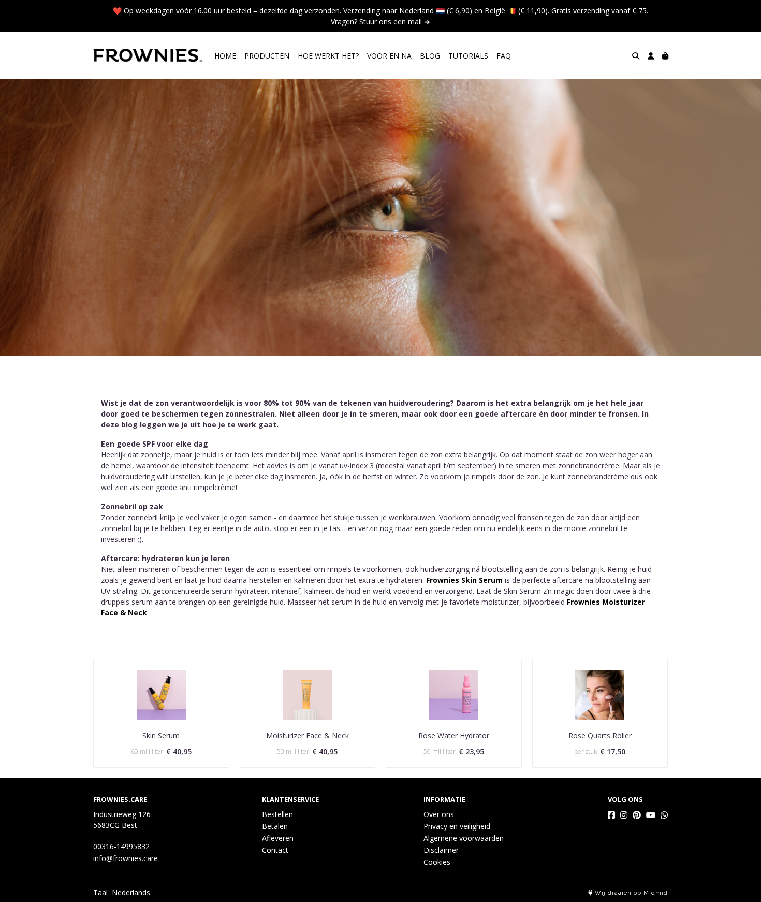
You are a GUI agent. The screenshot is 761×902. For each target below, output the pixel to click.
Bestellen (277, 814)
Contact (275, 850)
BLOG (430, 56)
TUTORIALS (468, 56)
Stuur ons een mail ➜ (394, 21)
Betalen (275, 826)
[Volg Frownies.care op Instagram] (623, 815)
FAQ (503, 56)
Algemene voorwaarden (463, 838)
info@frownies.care (125, 858)
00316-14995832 (121, 846)
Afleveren (278, 838)
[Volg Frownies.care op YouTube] (650, 815)
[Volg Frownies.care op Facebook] (611, 815)
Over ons (438, 814)
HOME (225, 56)
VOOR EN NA (389, 56)
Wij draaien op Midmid (630, 893)
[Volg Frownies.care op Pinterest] (637, 815)
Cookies (436, 862)
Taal (100, 892)
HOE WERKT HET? (328, 56)
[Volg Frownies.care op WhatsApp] (664, 815)
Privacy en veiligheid (456, 826)
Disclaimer (441, 850)
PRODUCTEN (266, 56)
